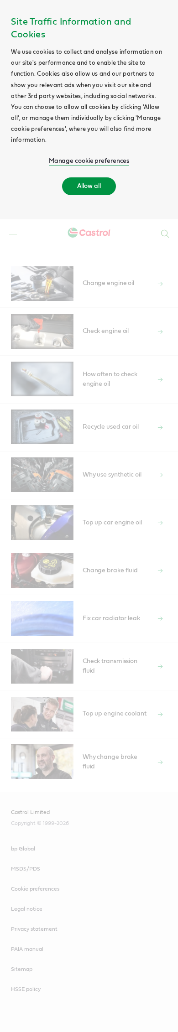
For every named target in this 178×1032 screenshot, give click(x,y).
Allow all (88, 186)
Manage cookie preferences (89, 161)
